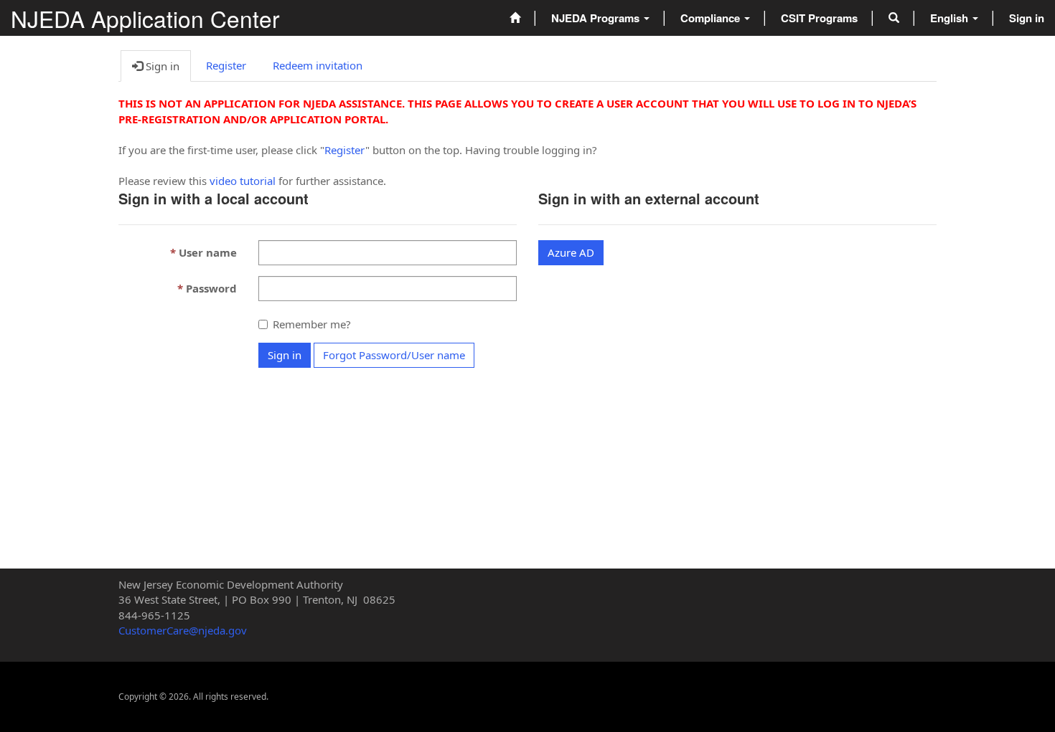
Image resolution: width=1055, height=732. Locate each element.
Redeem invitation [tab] (317, 65)
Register (344, 150)
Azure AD (571, 252)
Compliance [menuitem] (711, 18)
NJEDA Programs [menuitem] (596, 18)
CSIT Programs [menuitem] (819, 18)
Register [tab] (226, 65)
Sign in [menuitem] (1026, 18)
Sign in (284, 355)
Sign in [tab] (161, 66)
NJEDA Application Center (145, 18)
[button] (894, 18)
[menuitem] (515, 18)
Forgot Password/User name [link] (394, 355)
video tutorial (243, 181)
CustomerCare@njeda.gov (182, 630)
